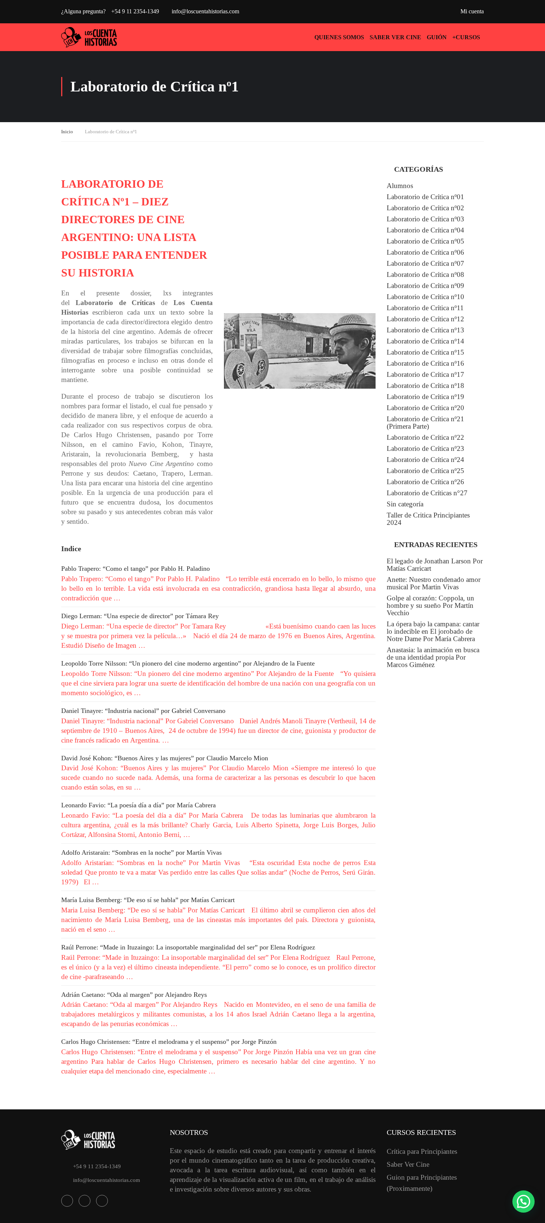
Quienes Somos (339, 37)
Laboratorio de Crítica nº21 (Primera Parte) (425, 422)
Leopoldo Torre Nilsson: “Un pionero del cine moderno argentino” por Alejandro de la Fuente (188, 663)
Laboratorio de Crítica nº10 (425, 297)
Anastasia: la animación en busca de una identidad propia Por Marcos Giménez (433, 657)
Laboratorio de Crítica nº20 (425, 408)
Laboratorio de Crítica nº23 (425, 448)
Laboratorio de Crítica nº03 (425, 219)
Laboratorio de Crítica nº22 (425, 437)
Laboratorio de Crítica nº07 (425, 263)
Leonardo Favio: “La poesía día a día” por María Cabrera (138, 805)
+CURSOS (466, 37)
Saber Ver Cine (395, 37)
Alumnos (400, 186)
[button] (523, 1201)
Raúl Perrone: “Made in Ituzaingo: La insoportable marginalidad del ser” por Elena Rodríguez (188, 947)
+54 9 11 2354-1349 (97, 1166)
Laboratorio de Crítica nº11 (425, 308)
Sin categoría (405, 504)
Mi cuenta (472, 11)
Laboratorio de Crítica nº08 (425, 274)
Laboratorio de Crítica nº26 (425, 482)
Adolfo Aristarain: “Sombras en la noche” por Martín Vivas (141, 852)
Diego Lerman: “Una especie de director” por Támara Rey (140, 616)
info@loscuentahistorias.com (205, 11)
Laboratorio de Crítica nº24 (425, 459)
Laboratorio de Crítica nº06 (425, 252)
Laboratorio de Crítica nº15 (425, 352)
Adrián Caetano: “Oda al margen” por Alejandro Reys (134, 994)
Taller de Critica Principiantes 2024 (428, 518)
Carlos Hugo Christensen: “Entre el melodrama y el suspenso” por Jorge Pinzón (169, 1041)
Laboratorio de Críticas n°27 (427, 493)
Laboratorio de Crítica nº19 (425, 397)
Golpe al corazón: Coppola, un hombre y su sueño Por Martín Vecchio (430, 605)
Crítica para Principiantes (422, 1151)
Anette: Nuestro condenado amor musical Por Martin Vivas (433, 583)
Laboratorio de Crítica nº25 (425, 471)
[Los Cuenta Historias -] (89, 37)
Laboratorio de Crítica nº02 (425, 208)
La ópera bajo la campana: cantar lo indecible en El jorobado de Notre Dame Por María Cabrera (433, 631)
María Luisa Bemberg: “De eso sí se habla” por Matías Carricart (148, 900)
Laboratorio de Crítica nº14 (425, 341)
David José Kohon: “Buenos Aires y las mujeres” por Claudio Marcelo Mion (164, 758)
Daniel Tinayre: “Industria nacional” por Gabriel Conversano (143, 710)
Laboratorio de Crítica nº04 (425, 230)
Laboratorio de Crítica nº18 (425, 385)
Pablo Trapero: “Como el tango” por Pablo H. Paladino (135, 568)
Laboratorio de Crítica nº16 (425, 363)
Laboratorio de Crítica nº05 (425, 241)
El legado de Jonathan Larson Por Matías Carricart (435, 564)
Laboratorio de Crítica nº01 (425, 197)
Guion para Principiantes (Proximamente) (422, 1182)
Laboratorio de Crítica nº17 (425, 374)
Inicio (67, 131)
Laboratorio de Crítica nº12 (425, 319)
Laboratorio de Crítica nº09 (425, 285)
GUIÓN (437, 37)
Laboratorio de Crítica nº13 (425, 330)
